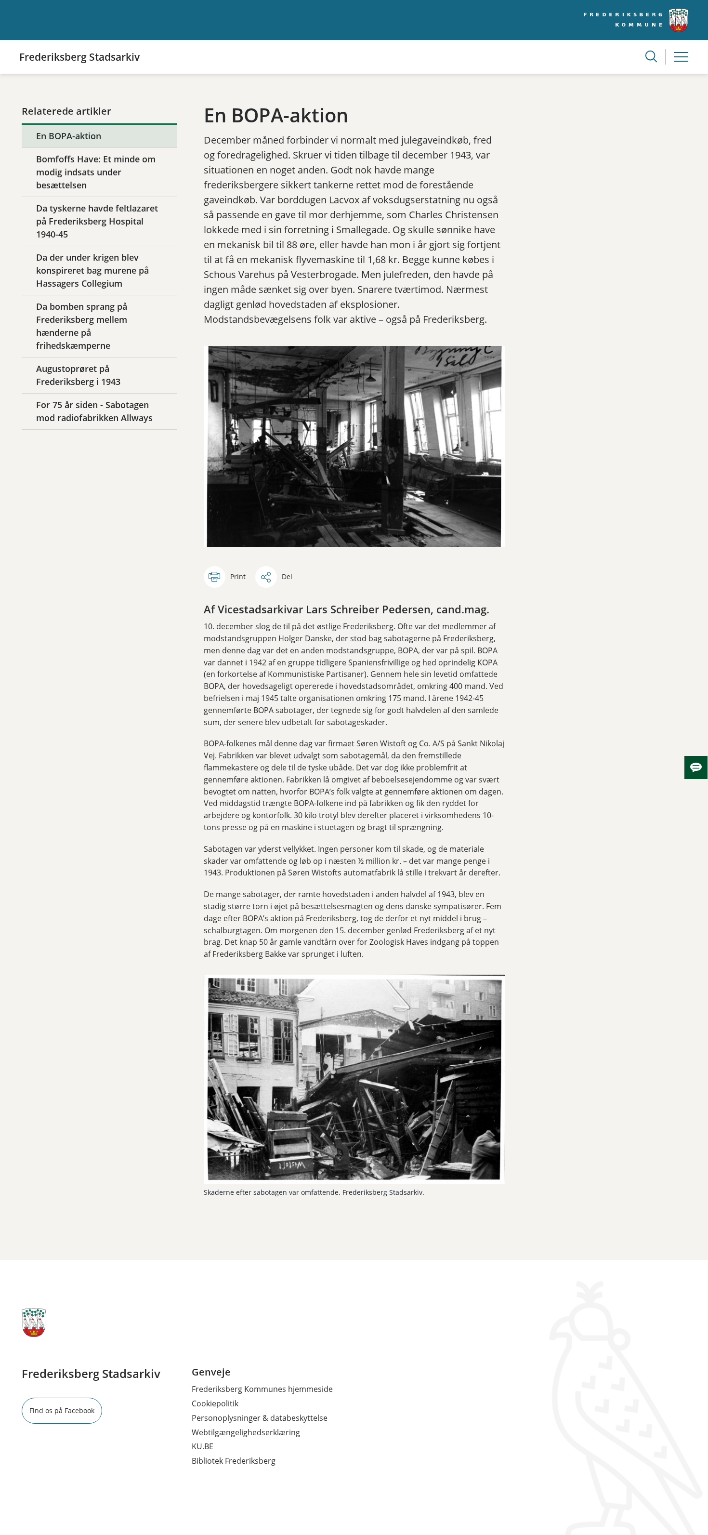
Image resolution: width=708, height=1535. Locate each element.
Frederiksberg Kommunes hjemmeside (262, 1389)
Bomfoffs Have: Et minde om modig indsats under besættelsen (96, 172)
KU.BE (202, 1446)
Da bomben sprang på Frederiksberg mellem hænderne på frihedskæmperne (81, 326)
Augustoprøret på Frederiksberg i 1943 (78, 375)
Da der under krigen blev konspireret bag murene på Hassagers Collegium (92, 270)
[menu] (681, 57)
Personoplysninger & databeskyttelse (260, 1418)
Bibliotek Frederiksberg (233, 1461)
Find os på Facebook (61, 1410)
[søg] (651, 56)
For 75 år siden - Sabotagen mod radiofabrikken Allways (94, 411)
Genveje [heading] (211, 1372)
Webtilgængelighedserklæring (246, 1432)
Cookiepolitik (215, 1403)
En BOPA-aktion (68, 136)
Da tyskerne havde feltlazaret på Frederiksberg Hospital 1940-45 (97, 221)
